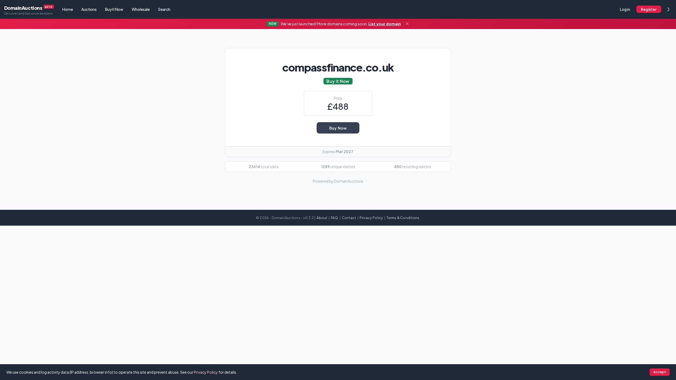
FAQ (334, 218)
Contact (349, 218)
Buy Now (338, 128)
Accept (659, 372)
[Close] (407, 24)
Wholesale (141, 9)
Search (164, 9)
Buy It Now (114, 9)
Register (648, 9)
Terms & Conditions (403, 218)
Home (67, 9)
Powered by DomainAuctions (338, 181)
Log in (625, 9)
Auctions (89, 9)
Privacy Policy (371, 218)
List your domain (384, 23)
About (322, 218)
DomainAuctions (28, 10)
